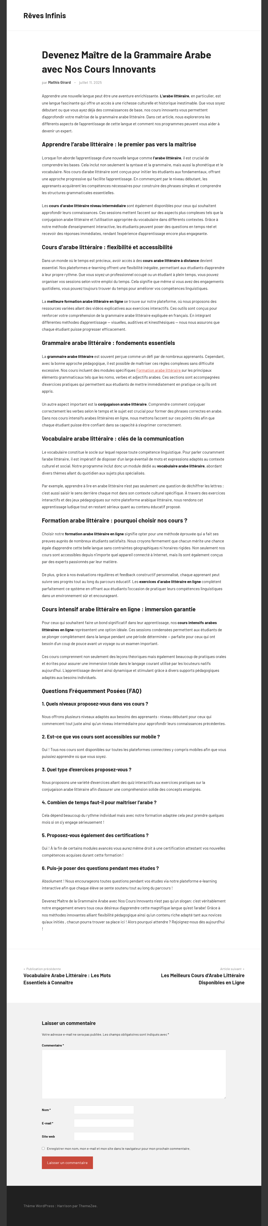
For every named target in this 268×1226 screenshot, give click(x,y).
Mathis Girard (59, 82)
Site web (48, 1136)
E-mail (47, 1123)
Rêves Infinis (44, 15)
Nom (46, 1110)
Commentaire (53, 1045)
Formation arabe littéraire (159, 370)
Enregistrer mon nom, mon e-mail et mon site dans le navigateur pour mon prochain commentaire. (118, 1148)
